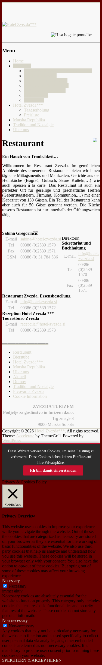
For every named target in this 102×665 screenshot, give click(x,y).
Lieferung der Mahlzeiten (45, 80)
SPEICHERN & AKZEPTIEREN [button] (32, 660)
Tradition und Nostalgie (33, 124)
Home (18, 61)
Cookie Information (30, 396)
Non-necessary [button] (15, 620)
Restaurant (22, 66)
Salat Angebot (36, 95)
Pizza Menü (34, 100)
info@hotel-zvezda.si (88, 256)
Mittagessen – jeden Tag (45, 90)
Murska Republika (29, 120)
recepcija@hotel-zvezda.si (42, 324)
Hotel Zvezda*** (28, 105)
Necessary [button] (11, 580)
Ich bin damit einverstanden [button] (53, 470)
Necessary (17, 586)
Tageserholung (36, 110)
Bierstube (21, 357)
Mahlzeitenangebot (40, 75)
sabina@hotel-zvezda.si (40, 239)
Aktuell (19, 376)
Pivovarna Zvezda (28, 391)
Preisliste (31, 115)
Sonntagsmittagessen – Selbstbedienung (58, 70)
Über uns (21, 129)
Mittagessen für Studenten (46, 85)
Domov (19, 381)
